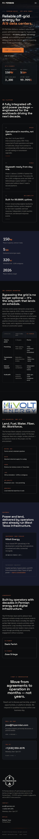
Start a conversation (13, 50)
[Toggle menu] (35, 3)
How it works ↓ (10, 56)
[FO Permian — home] (9, 781)
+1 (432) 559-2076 (7, 809)
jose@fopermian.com (8, 806)
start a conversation (18, 572)
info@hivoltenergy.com (13, 555)
